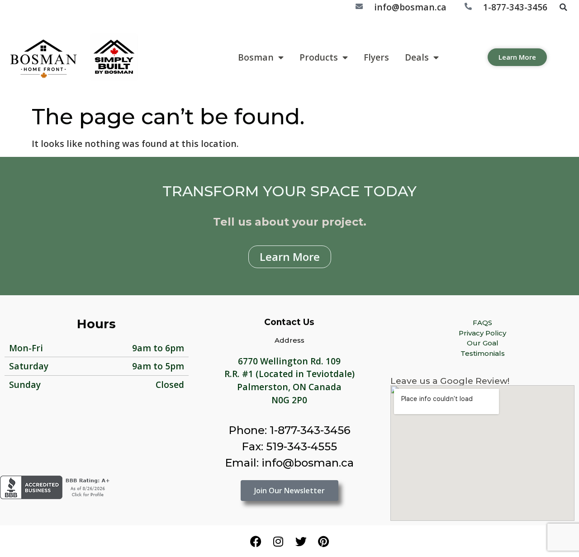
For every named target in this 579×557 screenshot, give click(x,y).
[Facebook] (255, 541)
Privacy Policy (482, 333)
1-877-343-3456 (515, 7)
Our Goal (482, 343)
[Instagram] (278, 541)
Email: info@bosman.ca (289, 462)
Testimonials (482, 353)
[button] (563, 7)
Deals (417, 57)
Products (318, 57)
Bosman (256, 57)
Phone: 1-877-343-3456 (289, 430)
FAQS (482, 322)
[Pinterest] (323, 541)
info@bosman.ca (410, 7)
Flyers (376, 57)
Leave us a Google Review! (449, 381)
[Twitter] (301, 541)
